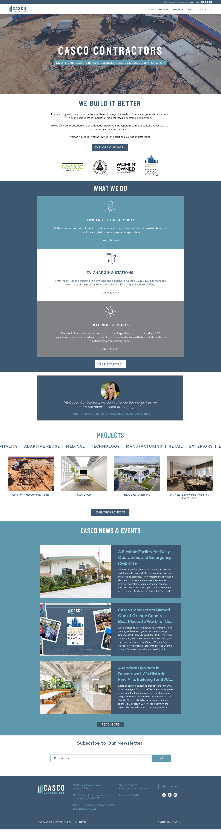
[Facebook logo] (206, 2)
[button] (163, 9)
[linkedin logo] (202, 2)
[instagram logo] (210, 2)
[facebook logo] (170, 795)
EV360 (178, 822)
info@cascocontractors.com (188, 2)
